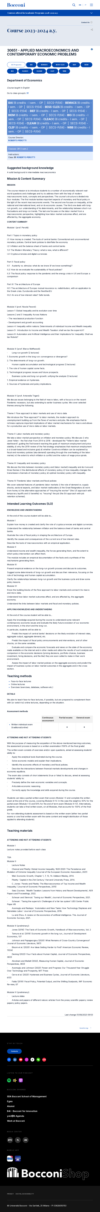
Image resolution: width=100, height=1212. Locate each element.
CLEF (52, 71)
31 (27, 93)
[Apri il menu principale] (91, 5)
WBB (64, 71)
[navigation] (50, 13)
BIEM (86, 65)
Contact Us (85, 22)
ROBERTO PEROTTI (17, 140)
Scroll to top (84, 1028)
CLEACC (25, 71)
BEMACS (44, 65)
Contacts (14, 1051)
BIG (12, 71)
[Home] (16, 5)
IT (85, 5)
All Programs (16, 65)
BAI (31, 65)
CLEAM (39, 71)
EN (80, 5)
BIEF (74, 65)
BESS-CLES (60, 65)
